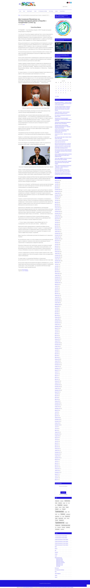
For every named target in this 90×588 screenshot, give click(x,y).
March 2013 (57, 446)
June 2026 (56, 184)
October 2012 (57, 455)
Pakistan (60, 507)
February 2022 (57, 273)
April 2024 (56, 226)
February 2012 (57, 468)
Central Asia (67, 500)
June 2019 (56, 331)
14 (58, 88)
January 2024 (57, 231)
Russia (67, 507)
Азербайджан (68, 514)
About (56, 546)
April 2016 (56, 397)
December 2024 (57, 211)
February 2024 (57, 229)
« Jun (56, 96)
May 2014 (56, 430)
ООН (65, 518)
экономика (57, 529)
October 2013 (57, 435)
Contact (56, 554)
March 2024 (57, 227)
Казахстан (67, 516)
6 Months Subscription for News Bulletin (61, 543)
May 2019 (56, 333)
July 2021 (56, 286)
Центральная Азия (66, 525)
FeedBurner (65, 494)
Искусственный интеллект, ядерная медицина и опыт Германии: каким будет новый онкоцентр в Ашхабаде (63, 151)
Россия (56, 520)
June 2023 (56, 244)
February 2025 (57, 207)
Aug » (58, 96)
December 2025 (57, 189)
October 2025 (57, 193)
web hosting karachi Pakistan (28, 587)
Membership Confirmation (60, 562)
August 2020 (57, 306)
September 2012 (57, 457)
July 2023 (56, 242)
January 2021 (57, 297)
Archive (56, 548)
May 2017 (56, 375)
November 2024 (57, 213)
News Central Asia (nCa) (27, 4)
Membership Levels (59, 565)
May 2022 (56, 268)
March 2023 (57, 249)
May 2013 (56, 443)
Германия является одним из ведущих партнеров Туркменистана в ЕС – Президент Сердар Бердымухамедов (62, 126)
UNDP (56, 514)
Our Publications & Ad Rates (59, 569)
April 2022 (56, 269)
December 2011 (57, 472)
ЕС (60, 516)
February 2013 (57, 448)
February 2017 (57, 381)
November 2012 (57, 454)
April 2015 (56, 415)
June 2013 (56, 441)
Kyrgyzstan (65, 505)
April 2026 (56, 187)
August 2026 (57, 180)
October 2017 (57, 366)
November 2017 (57, 364)
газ (55, 527)
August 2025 (57, 196)
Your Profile (58, 566)
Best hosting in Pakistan (69, 587)
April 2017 (56, 377)
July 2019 (56, 330)
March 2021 (57, 293)
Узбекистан (57, 525)
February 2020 (57, 317)
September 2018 (57, 348)
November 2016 (57, 386)
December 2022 (57, 255)
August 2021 (57, 284)
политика (63, 527)
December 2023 (57, 233)
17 (65, 88)
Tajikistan (56, 509)
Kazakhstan (60, 505)
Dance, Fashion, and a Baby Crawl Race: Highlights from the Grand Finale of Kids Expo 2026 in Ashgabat (63, 162)
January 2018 (57, 361)
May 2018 (56, 353)
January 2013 (57, 450)
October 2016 (57, 388)
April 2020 (56, 313)
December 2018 (57, 342)
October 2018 (57, 346)
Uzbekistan (63, 514)
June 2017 (56, 373)
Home (19, 15)
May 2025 (56, 202)
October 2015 (57, 406)
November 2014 (57, 421)
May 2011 (56, 479)
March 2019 (57, 337)
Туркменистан (59, 523)
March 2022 (57, 271)
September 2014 (57, 424)
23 (63, 90)
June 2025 (56, 200)
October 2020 (57, 302)
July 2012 (56, 461)
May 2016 (56, 395)
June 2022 (56, 266)
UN (68, 511)
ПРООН (68, 518)
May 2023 (56, 246)
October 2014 (57, 423)
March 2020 (57, 315)
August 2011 (57, 474)
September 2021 (57, 282)
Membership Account (58, 557)
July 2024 (56, 220)
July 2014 (56, 426)
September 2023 (57, 238)
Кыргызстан (61, 518)
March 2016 (57, 399)
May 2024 (56, 224)
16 (63, 88)
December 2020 (57, 299)
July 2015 (56, 412)
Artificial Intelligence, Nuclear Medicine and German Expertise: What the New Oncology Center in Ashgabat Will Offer (63, 155)
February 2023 (57, 251)
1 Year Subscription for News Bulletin (61, 535)
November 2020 (57, 300)
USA (58, 514)
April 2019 (56, 335)
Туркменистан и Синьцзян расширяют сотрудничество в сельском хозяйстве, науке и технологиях (63, 119)
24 (65, 90)
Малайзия (26, 270)
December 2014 (57, 419)
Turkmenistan (59, 511)
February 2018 (57, 359)
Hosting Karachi (42, 587)
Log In (56, 555)
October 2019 (57, 324)
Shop (56, 571)
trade (60, 509)
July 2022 (56, 264)
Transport (63, 509)
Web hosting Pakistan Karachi (50, 587)
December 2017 (57, 362)
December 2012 (57, 452)
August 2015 (57, 410)
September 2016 (57, 390)
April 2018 (56, 355)
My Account (57, 568)
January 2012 (57, 470)
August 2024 (57, 218)
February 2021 (57, 295)
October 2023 (57, 237)
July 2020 (56, 308)
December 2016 (57, 384)
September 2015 (57, 408)
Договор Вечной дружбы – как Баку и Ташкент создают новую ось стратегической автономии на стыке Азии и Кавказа (63, 103)
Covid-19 (23, 270)
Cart (55, 550)
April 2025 (56, 204)
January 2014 (57, 432)
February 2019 (57, 339)
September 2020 (57, 304)
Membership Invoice (59, 563)
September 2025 (57, 195)
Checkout (56, 552)
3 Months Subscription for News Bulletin (61, 539)
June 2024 (56, 222)
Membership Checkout (60, 561)
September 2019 (57, 326)
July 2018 (56, 350)
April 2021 (56, 291)
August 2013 (57, 437)
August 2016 (57, 392)
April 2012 (56, 465)
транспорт (68, 527)
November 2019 (57, 322)
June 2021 (56, 288)
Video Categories (58, 573)
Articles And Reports (25, 269)
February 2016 (57, 401)
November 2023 (57, 235)
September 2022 (57, 260)
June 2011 (56, 477)
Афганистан (57, 516)
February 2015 (57, 417)
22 (60, 90)
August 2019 (57, 328)
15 (60, 88)
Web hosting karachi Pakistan (60, 587)
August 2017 (57, 370)
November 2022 (57, 257)
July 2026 (56, 182)
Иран (63, 516)
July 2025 (56, 198)
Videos (56, 575)
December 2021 (57, 277)
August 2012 (57, 459)
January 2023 (57, 253)
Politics (64, 507)
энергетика (62, 529)
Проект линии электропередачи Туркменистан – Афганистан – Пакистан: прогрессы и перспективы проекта (63, 167)
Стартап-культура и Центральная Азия (61, 140)
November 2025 (57, 191)
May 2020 (56, 311)
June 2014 (56, 428)
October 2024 (57, 215)
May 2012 (56, 463)
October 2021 (57, 280)
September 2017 (57, 368)
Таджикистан (61, 520)
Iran (55, 505)
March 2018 (57, 357)
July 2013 (56, 439)
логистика (59, 527)
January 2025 (57, 209)
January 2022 (57, 275)
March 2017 (57, 379)
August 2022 (57, 262)
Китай (56, 518)
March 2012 (57, 466)
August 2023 (57, 240)
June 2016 (56, 393)
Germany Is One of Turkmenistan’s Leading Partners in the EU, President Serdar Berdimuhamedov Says (62, 131)
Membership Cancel (59, 560)
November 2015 (57, 404)
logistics (56, 507)
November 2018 (57, 344)
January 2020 (57, 319)
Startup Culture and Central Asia (60, 141)
